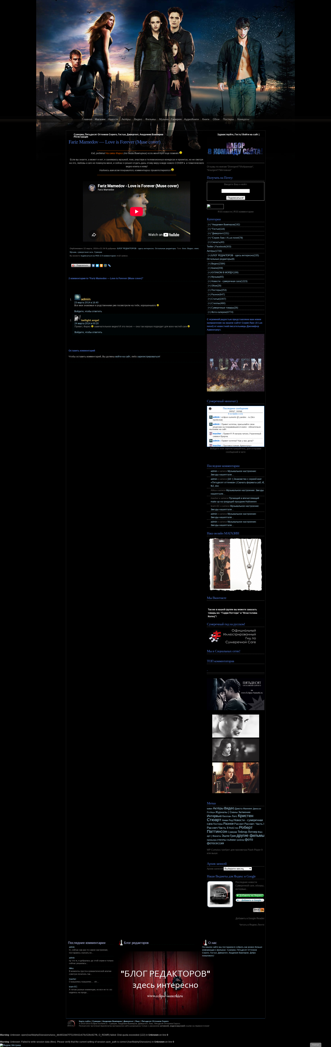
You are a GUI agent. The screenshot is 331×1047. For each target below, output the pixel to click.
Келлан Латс (229, 816)
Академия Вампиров (112, 1021)
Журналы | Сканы (226, 812)
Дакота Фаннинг (243, 808)
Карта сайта (85, 1021)
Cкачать (217, 242)
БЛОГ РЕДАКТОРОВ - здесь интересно (135, 248)
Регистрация (81, 136)
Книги (205, 119)
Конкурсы (243, 119)
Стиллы (218, 303)
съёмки (231, 839)
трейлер (240, 840)
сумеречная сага (85, 252)
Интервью (214, 816)
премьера (211, 840)
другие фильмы (250, 835)
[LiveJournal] (109, 265)
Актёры (126, 119)
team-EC (73, 986)
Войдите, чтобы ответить (88, 311)
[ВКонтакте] (93, 265)
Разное (218, 294)
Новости (113, 119)
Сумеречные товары (224, 307)
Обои (216, 119)
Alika (71, 968)
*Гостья (218, 229)
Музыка (164, 119)
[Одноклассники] (101, 265)
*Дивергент (220, 233)
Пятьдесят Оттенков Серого (155, 1021)
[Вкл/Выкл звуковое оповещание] (210, 408)
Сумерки (98, 252)
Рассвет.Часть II (217, 827)
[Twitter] (97, 265)
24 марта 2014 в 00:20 (87, 323)
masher (72, 979)
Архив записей (215, 868)
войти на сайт (122, 356)
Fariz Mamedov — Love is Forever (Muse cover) (114, 142)
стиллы (221, 839)
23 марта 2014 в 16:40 (86, 302)
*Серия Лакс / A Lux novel (227, 237)
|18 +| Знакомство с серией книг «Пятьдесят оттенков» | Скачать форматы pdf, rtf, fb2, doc (237, 482)
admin (85, 299)
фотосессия (215, 843)
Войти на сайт (250, 134)
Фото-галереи (222, 312)
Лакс (137, 1021)
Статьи (218, 299)
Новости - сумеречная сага (229, 281)
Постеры (228, 119)
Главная (87, 119)
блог (184, 248)
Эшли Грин (229, 835)
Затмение (244, 812)
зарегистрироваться (148, 356)
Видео (138, 119)
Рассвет (239, 823)
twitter (209, 808)
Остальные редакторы (165, 248)
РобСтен (233, 828)
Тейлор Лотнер (247, 831)
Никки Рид (227, 820)
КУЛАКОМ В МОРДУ (224, 272)
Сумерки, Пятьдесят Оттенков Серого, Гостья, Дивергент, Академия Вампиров (118, 134)
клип (196, 248)
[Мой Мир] (105, 265)
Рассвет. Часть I (254, 823)
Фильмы (150, 119)
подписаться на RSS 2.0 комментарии (98, 256)
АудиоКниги (191, 119)
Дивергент (129, 1021)
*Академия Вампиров (225, 224)
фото (249, 839)
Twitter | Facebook (219, 246)
